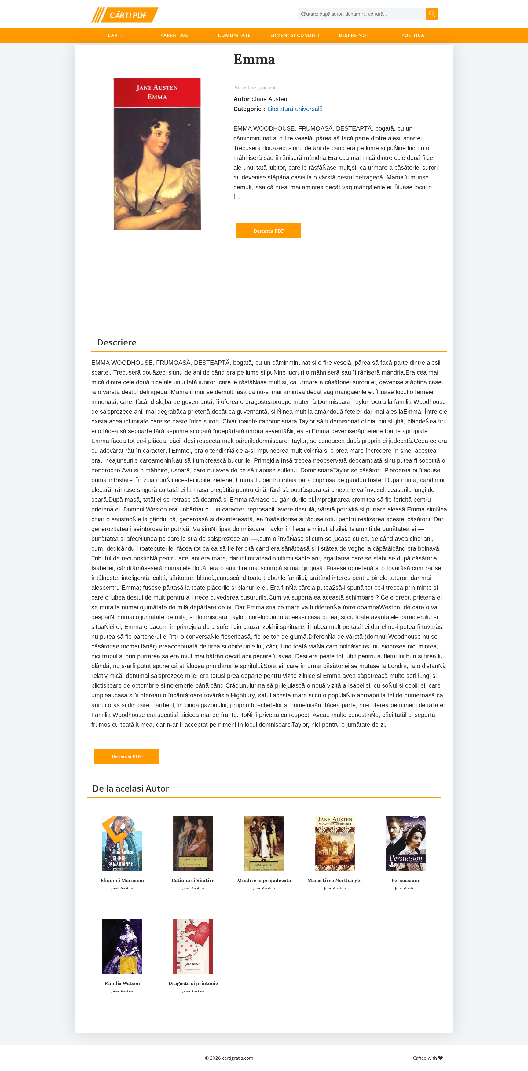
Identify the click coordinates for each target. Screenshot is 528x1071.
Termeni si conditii (294, 35)
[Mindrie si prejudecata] (264, 843)
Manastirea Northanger (335, 880)
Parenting (174, 35)
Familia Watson (122, 983)
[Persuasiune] (406, 843)
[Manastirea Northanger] (335, 843)
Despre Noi (353, 35)
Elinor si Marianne (122, 880)
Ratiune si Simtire (193, 880)
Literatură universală (295, 108)
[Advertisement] (269, 293)
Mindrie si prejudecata (264, 880)
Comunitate (234, 35)
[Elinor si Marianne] (122, 843)
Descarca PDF (269, 231)
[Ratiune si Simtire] (193, 843)
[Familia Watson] (122, 946)
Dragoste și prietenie (193, 983)
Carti (115, 35)
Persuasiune (405, 880)
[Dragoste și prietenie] (193, 946)
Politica (413, 35)
